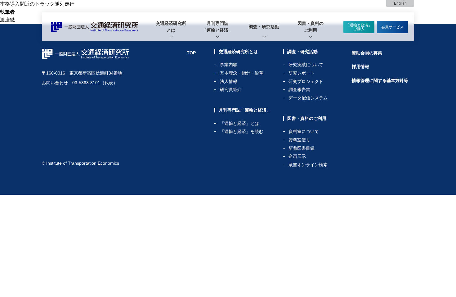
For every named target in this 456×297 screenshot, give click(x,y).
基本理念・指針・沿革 (241, 73)
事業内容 (228, 64)
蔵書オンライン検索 (308, 164)
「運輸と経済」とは (239, 123)
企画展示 (297, 156)
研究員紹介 (231, 89)
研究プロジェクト (305, 81)
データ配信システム (308, 98)
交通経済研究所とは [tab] (171, 27)
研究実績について (305, 64)
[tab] (171, 26)
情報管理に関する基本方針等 (380, 80)
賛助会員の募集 (367, 52)
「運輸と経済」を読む (241, 131)
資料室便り (299, 140)
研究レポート (301, 73)
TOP (191, 52)
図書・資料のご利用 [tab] (310, 27)
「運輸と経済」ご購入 (359, 27)
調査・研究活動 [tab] (264, 26)
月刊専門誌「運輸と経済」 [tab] (217, 27)
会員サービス (392, 27)
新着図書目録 (301, 148)
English (400, 3)
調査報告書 (299, 89)
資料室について (303, 131)
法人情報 (228, 81)
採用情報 (360, 66)
